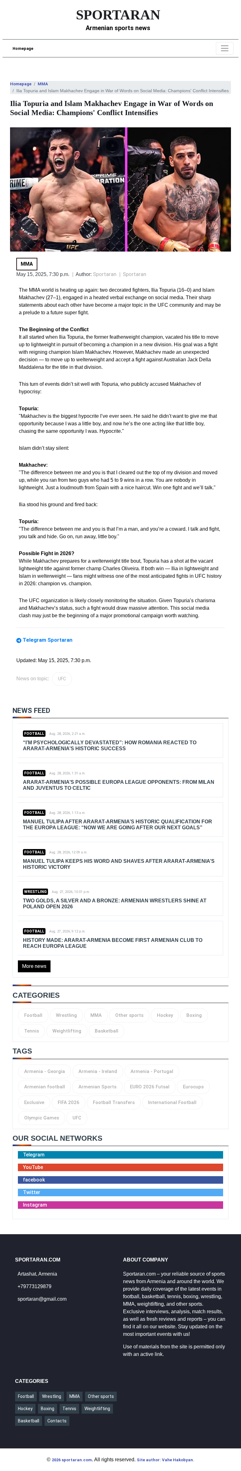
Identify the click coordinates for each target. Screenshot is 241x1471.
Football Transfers (114, 1102)
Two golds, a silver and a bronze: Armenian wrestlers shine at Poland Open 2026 (114, 903)
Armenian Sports (97, 1087)
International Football (172, 1102)
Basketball (106, 1031)
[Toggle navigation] (224, 48)
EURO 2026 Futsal (149, 1087)
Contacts (57, 1420)
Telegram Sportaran (47, 640)
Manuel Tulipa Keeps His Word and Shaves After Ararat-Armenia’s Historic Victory (119, 864)
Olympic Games (41, 1118)
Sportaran (134, 274)
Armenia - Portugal (152, 1071)
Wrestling (35, 892)
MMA (43, 84)
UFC (62, 678)
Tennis (31, 1031)
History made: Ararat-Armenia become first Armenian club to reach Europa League (112, 943)
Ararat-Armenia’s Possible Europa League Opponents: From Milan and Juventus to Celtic (118, 785)
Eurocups (193, 1087)
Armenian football (44, 1087)
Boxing (194, 1015)
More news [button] (34, 966)
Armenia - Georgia (44, 1071)
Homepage (23, 48)
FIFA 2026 (68, 1102)
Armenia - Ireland (97, 1071)
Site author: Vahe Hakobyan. (165, 1460)
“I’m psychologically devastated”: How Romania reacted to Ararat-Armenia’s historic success (109, 745)
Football (34, 733)
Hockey (165, 1015)
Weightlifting (66, 1031)
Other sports (129, 1015)
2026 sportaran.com (72, 1460)
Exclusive (34, 1102)
